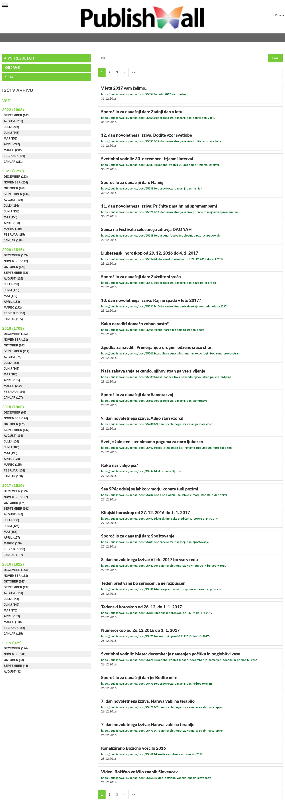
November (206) (16, 182)
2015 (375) (12, 643)
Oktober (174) (14, 502)
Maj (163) (10, 531)
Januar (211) (13, 161)
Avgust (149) (13, 514)
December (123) (16, 334)
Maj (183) (10, 374)
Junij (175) (11, 290)
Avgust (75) (12, 357)
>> (133, 72)
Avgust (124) (13, 278)
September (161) (16, 508)
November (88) (15, 654)
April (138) (12, 223)
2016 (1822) (13, 564)
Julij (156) (11, 441)
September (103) (16, 115)
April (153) (12, 616)
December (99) (15, 412)
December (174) (16, 648)
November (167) (16, 497)
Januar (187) (13, 555)
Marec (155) (13, 464)
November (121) (16, 339)
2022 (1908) (13, 109)
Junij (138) (11, 211)
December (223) (16, 176)
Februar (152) (14, 313)
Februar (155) (14, 628)
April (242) (12, 144)
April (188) (12, 301)
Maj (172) (10, 296)
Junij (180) (11, 447)
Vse (6, 101)
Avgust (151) (13, 593)
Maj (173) (10, 610)
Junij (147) (11, 368)
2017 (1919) (13, 485)
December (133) (16, 255)
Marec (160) (13, 543)
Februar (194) (14, 156)
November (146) (16, 418)
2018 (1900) (13, 407)
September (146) (16, 194)
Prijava (279, 15)
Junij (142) (11, 604)
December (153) (16, 570)
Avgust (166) (13, 435)
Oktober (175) (14, 424)
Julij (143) (11, 599)
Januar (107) (13, 397)
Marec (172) (13, 307)
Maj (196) (10, 453)
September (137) (16, 587)
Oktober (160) (14, 188)
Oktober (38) (14, 660)
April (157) (12, 537)
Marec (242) (13, 150)
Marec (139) (13, 229)
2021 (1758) (13, 171)
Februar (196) (14, 391)
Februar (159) (14, 549)
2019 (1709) (13, 328)
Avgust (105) (13, 200)
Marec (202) (13, 386)
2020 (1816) (13, 249)
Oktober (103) (14, 345)
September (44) (16, 665)
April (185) (12, 380)
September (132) (16, 430)
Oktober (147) (14, 581)
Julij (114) (11, 205)
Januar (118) (13, 240)
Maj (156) (10, 217)
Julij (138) (11, 284)
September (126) (16, 272)
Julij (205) (11, 127)
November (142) (16, 261)
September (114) (16, 351)
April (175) (12, 459)
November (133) (16, 575)
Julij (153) (11, 362)
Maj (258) (10, 138)
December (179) (16, 491)
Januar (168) (13, 476)
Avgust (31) (12, 671)
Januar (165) (13, 319)
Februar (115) (14, 234)
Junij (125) (11, 526)
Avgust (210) (13, 121)
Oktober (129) (14, 267)
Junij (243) (11, 132)
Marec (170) (13, 622)
